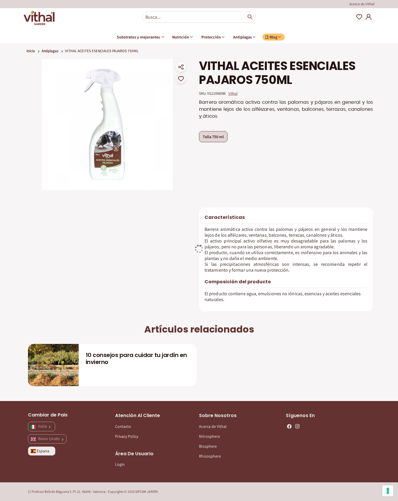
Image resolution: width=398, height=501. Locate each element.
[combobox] (199, 17)
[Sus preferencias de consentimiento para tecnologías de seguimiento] (387, 490)
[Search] (250, 17)
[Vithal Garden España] (39, 17)
